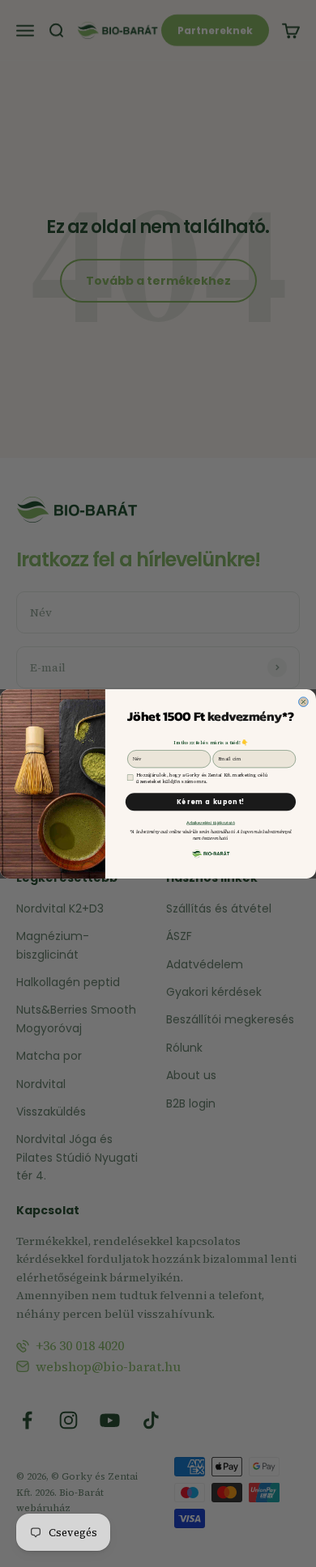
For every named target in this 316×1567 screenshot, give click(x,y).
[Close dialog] (304, 701)
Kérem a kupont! (211, 801)
